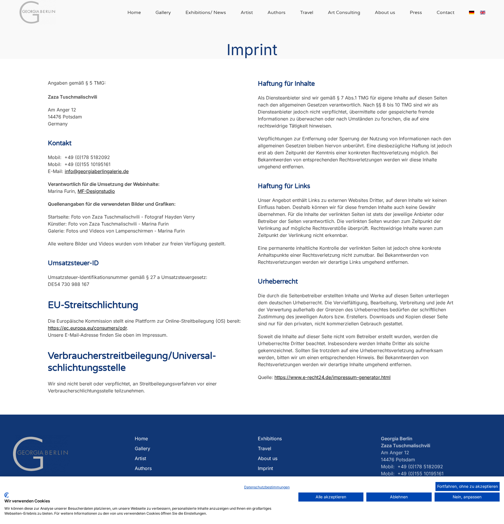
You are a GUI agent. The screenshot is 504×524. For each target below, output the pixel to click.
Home (134, 12)
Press (416, 12)
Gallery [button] (163, 12)
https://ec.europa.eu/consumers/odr (87, 328)
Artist (247, 12)
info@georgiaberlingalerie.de (97, 171)
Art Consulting (344, 12)
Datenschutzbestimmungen (267, 487)
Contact (445, 12)
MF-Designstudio (96, 191)
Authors (276, 12)
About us (385, 12)
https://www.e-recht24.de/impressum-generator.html (332, 377)
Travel (306, 12)
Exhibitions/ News (206, 12)
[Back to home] (38, 12)
